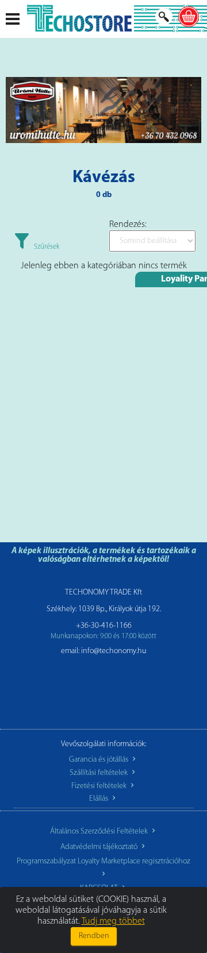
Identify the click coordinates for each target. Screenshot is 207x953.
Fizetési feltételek (99, 786)
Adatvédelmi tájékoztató (99, 847)
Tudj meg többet (113, 921)
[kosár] (188, 16)
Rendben (94, 936)
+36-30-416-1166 (104, 626)
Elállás (99, 798)
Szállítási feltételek (99, 773)
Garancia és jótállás (99, 759)
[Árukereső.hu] (103, 691)
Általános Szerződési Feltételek (100, 831)
